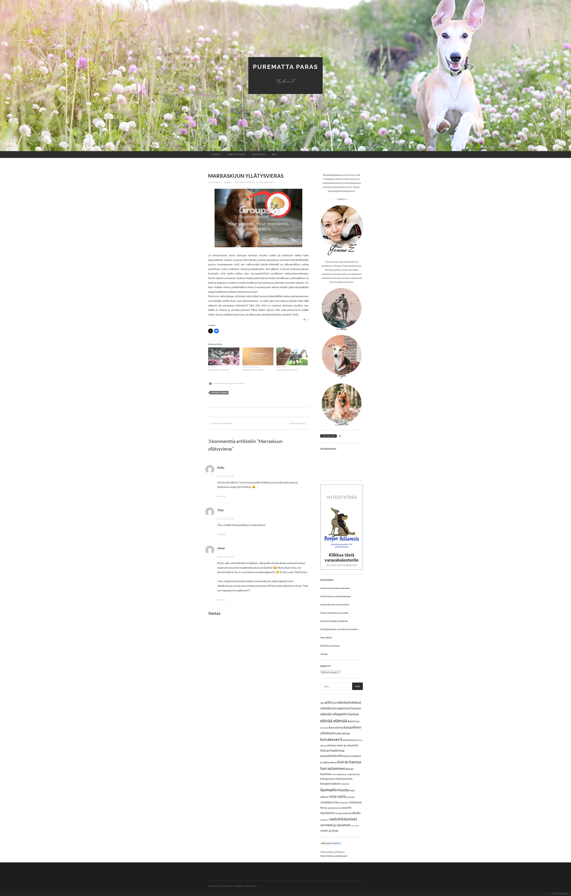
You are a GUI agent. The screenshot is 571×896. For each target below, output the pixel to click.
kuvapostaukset (330, 783)
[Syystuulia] (292, 356)
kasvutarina (336, 727)
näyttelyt (350, 797)
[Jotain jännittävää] (258, 356)
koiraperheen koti (330, 778)
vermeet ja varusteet (335, 825)
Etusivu (216, 154)
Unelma (211, 366)
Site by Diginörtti (560, 894)
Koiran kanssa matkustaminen (335, 596)
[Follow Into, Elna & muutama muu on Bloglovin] (331, 843)
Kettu (220, 467)
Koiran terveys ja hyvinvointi (255, 182)
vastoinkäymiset (343, 819)
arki (328, 702)
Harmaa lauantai (299, 423)
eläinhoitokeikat (349, 702)
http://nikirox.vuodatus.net (333, 855)
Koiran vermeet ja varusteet (334, 612)
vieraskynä (355, 826)
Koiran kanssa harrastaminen (335, 588)
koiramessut (350, 739)
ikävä (351, 721)
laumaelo (328, 789)
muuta (343, 789)
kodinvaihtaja (342, 733)
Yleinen (324, 654)
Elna (334, 702)
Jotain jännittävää (250, 366)
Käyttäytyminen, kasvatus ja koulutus (339, 629)
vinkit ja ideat (329, 830)
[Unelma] (223, 356)
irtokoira (324, 727)
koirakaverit (331, 739)
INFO (342, 199)
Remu (323, 807)
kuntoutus (347, 778)
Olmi (336, 802)
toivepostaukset (343, 813)
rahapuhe (344, 802)
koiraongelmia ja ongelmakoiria (345, 774)
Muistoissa (258, 154)
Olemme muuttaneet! (220, 423)
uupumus (324, 819)
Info (274, 154)
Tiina (220, 510)
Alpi (322, 702)
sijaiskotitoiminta (335, 808)
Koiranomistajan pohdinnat (334, 620)
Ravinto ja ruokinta (329, 645)
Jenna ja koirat (236, 154)
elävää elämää (219, 392)
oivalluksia (327, 802)
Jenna (228, 182)
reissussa (355, 802)
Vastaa (221, 496)
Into (356, 721)
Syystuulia (281, 366)
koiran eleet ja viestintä (343, 745)
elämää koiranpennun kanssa (340, 708)
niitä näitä (337, 796)
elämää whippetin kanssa (339, 714)
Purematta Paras (285, 66)
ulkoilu (355, 813)
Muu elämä (326, 637)
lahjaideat (345, 784)
